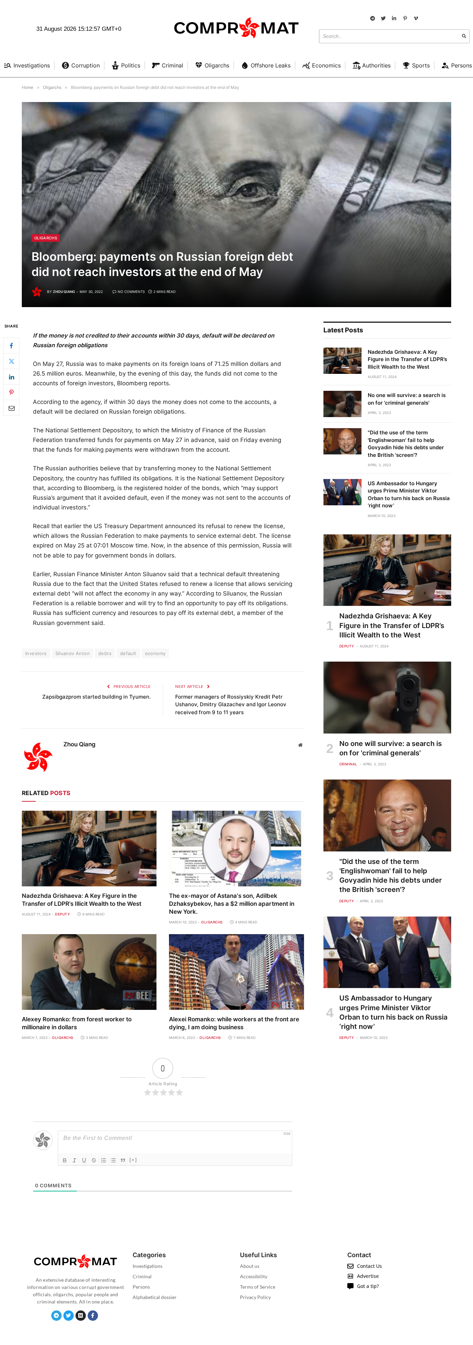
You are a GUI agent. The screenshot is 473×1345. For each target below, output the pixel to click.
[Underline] (84, 1160)
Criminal (348, 764)
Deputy (62, 914)
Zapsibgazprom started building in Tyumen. (96, 696)
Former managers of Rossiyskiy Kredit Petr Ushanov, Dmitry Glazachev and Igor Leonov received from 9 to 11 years (230, 704)
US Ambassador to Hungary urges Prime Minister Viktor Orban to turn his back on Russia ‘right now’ (409, 494)
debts (104, 653)
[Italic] (74, 1160)
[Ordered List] (103, 1160)
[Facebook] (11, 346)
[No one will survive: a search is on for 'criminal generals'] (342, 404)
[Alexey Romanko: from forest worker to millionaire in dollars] (89, 972)
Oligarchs (45, 238)
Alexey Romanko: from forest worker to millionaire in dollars (77, 1023)
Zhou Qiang (64, 291)
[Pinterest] (11, 392)
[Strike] (94, 1160)
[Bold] (65, 1160)
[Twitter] (11, 361)
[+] (133, 1159)
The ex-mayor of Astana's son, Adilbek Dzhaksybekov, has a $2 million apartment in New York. (231, 903)
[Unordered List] (113, 1160)
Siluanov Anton (72, 653)
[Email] (11, 408)
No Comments (131, 291)
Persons (141, 1287)
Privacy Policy (255, 1297)
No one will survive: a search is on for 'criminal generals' (407, 399)
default (128, 653)
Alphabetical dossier (155, 1297)
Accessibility (253, 1276)
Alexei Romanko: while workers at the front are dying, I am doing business (234, 1023)
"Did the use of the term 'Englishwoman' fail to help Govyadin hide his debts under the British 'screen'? (406, 443)
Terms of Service (257, 1287)
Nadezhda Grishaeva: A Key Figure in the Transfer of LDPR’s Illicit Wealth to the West (81, 899)
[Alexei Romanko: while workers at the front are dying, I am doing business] (236, 972)
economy (155, 653)
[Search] (464, 36)
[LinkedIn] (11, 377)
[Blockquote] (123, 1160)
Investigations (147, 1266)
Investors (36, 653)
